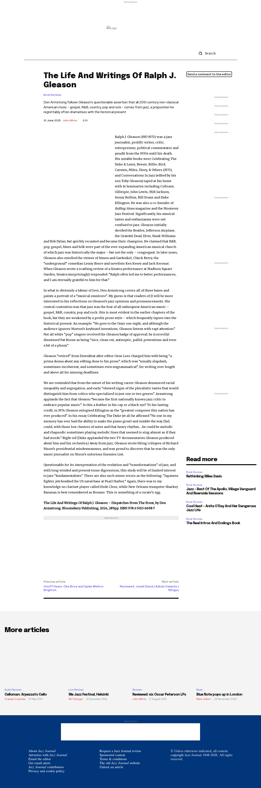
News (199, 689)
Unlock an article (111, 767)
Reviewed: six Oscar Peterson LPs (159, 694)
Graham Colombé (15, 699)
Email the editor (39, 758)
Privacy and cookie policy (46, 771)
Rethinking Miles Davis (204, 476)
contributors (46, 767)
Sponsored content (112, 754)
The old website (120, 762)
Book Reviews (52, 94)
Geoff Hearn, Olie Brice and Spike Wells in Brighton (73, 588)
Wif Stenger (76, 699)
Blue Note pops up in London (219, 694)
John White (69, 120)
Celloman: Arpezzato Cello (26, 694)
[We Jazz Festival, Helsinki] (99, 661)
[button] (206, 53)
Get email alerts (39, 762)
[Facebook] (199, 85)
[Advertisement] (130, 12)
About (42, 750)
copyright (177, 754)
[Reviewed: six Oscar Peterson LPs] (162, 661)
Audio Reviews (13, 689)
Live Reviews (76, 689)
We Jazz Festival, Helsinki (89, 694)
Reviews (137, 689)
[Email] (208, 85)
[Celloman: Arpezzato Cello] (35, 661)
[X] (190, 85)
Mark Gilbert (203, 699)
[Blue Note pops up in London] (226, 661)
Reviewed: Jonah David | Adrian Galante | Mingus (149, 588)
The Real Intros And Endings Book (213, 523)
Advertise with (47, 754)
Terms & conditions (113, 758)
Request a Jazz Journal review (120, 750)
